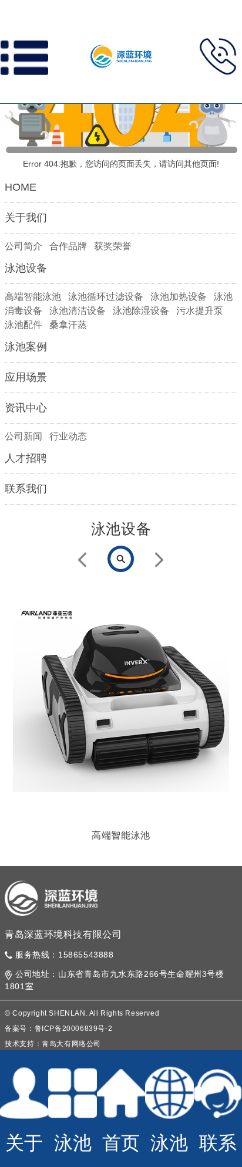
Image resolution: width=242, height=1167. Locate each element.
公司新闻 (23, 436)
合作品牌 (68, 246)
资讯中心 (26, 408)
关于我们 (26, 218)
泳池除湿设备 (141, 311)
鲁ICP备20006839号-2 (74, 1028)
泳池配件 (23, 325)
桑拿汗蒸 (68, 325)
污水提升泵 (199, 311)
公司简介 (23, 246)
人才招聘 (26, 458)
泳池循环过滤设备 (105, 297)
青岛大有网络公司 (71, 1044)
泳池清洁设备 (77, 311)
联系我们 (26, 489)
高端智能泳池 (33, 297)
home (20, 187)
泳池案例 (26, 347)
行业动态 (68, 436)
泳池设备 (26, 268)
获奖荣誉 (113, 246)
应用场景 (26, 377)
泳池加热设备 (178, 297)
